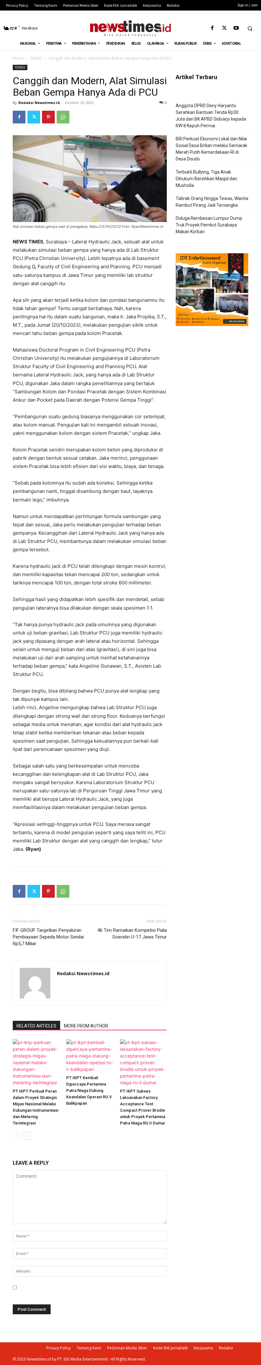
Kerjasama (203, 1348)
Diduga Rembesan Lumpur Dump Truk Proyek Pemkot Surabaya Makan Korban (209, 225)
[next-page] (27, 1136)
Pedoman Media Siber (127, 1348)
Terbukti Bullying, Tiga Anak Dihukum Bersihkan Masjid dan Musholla (206, 178)
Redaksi (226, 1348)
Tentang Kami (89, 1348)
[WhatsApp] (63, 117)
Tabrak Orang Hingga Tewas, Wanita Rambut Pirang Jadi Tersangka (212, 202)
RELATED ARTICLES (36, 1025)
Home (18, 58)
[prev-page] (17, 1136)
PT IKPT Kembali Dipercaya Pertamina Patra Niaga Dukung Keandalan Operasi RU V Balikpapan (89, 1090)
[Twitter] (224, 28)
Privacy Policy (58, 1348)
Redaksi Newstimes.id (39, 102)
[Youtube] (236, 28)
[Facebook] (212, 28)
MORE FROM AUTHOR (86, 1025)
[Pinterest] (48, 117)
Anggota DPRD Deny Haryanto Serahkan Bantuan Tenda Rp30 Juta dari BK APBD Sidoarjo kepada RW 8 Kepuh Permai (211, 115)
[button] (250, 28)
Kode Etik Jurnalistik (170, 1348)
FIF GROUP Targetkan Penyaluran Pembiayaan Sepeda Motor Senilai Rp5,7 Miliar (48, 936)
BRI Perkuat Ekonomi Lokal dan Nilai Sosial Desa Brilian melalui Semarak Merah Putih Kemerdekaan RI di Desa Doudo (211, 148)
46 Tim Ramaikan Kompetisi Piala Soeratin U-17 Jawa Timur (132, 933)
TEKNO (36, 58)
